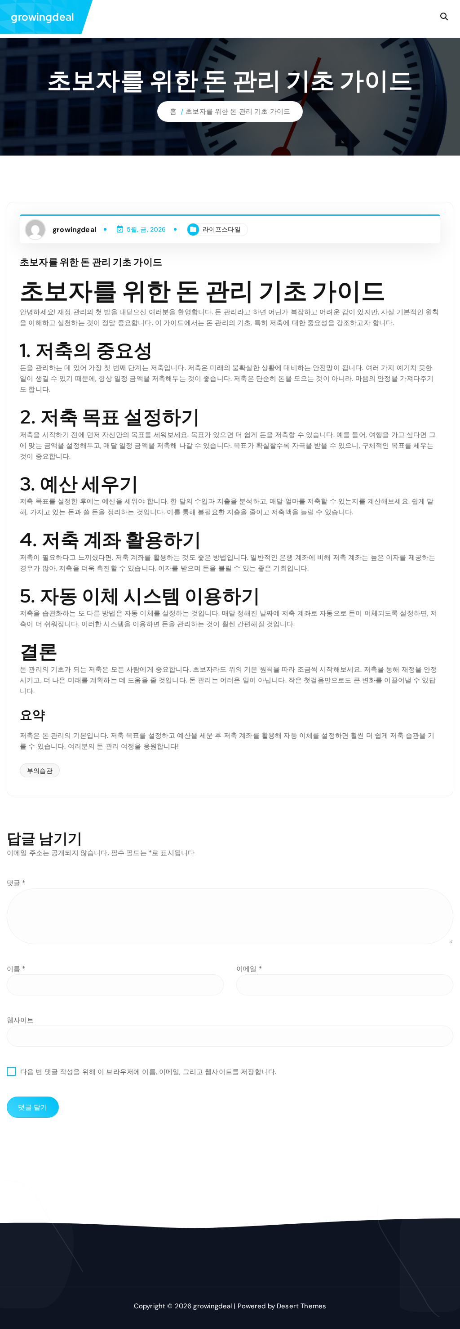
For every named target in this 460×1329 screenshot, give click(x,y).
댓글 (16, 883)
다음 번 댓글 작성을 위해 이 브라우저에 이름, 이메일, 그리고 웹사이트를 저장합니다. (148, 1071)
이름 (16, 968)
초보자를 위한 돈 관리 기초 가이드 (238, 111)
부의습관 (40, 771)
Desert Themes (301, 1306)
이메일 (249, 968)
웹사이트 (20, 1020)
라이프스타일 (222, 229)
